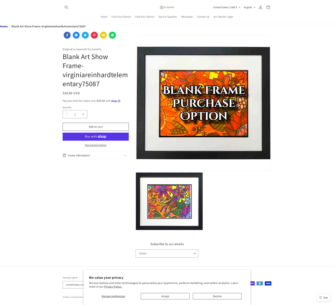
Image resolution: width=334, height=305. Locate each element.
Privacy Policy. (113, 286)
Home (4, 26)
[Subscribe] (194, 253)
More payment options (95, 145)
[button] (66, 7)
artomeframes (76, 297)
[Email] (103, 35)
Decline (217, 296)
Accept (165, 296)
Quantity (67, 107)
